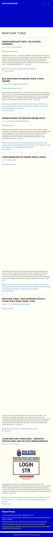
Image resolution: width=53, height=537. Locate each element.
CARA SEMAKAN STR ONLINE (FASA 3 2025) (24, 157)
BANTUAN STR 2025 (16, 104)
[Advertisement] (26, 17)
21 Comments (8, 149)
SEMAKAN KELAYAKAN (29, 68)
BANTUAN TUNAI (9, 68)
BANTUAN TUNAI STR (23, 106)
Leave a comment (9, 71)
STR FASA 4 (19, 499)
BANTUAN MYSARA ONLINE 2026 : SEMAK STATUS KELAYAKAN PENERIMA (23, 524)
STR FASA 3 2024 (10, 499)
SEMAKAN (8, 289)
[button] (45, 3)
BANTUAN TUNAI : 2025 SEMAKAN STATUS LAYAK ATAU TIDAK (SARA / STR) (23, 300)
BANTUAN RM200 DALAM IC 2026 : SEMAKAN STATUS (17, 515)
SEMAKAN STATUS (31, 428)
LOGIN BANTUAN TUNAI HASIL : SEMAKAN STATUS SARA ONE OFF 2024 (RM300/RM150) (25, 439)
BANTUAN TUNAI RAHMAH (10, 286)
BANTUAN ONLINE (10, 3)
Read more (28, 64)
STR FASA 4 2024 (28, 499)
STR (40, 106)
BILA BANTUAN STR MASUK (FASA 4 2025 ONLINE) (23, 79)
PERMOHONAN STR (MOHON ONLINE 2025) (23, 118)
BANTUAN (7, 104)
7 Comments (7, 431)
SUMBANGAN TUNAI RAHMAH (14, 108)
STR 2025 (17, 289)
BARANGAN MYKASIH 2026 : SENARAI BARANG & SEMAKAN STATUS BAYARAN (24, 521)
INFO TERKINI (18, 68)
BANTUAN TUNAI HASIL (40, 104)
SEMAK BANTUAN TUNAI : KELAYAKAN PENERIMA (21, 42)
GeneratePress (36, 534)
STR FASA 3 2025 (10, 147)
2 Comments (7, 504)
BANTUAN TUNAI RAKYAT (9, 106)
